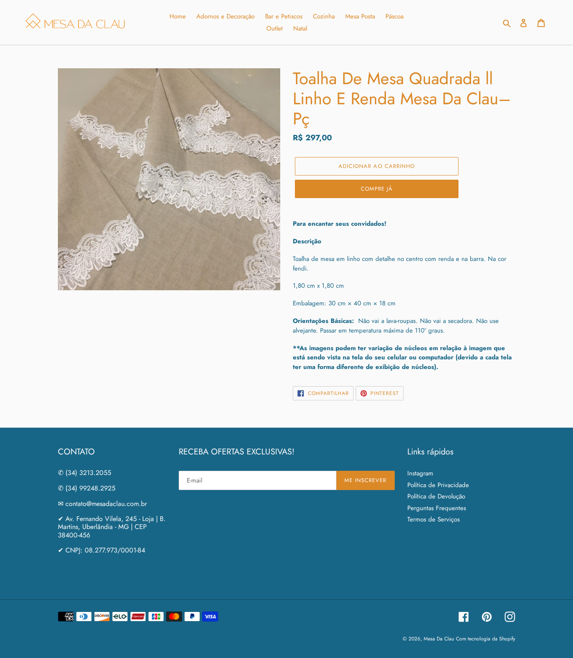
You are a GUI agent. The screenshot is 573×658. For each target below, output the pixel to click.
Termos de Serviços (433, 519)
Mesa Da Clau (439, 639)
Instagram (420, 473)
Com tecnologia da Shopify (485, 639)
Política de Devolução (436, 496)
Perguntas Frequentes (436, 508)
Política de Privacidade (438, 485)
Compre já (377, 189)
